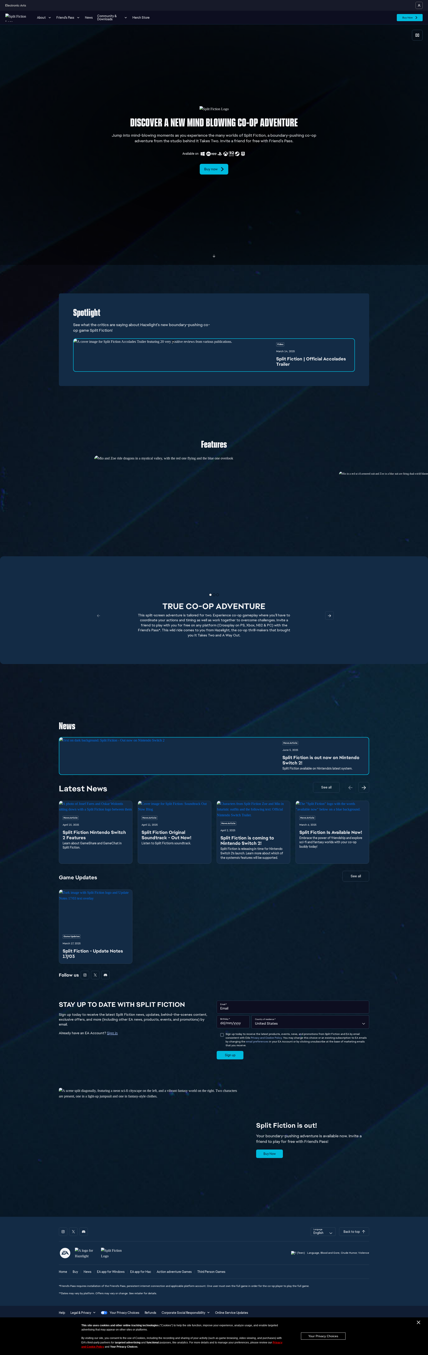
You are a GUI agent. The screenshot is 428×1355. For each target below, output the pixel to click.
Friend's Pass (65, 18)
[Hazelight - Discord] (105, 975)
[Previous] (350, 787)
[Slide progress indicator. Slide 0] (210, 594)
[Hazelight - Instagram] (85, 975)
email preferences (257, 1041)
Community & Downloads (107, 17)
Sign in (112, 1033)
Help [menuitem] (62, 1312)
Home (63, 1272)
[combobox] (310, 1022)
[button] (214, 355)
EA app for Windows (111, 1272)
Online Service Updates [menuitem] (231, 1312)
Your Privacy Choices (323, 1336)
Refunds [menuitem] (150, 1312)
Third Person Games (211, 1272)
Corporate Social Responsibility (183, 1312)
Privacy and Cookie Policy (266, 1038)
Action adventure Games (174, 1272)
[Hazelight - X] (95, 975)
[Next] (363, 787)
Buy (75, 1272)
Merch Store (141, 18)
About (41, 18)
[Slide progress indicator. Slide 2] (217, 594)
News (89, 18)
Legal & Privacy (80, 1312)
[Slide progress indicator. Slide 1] (214, 594)
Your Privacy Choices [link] (124, 1312)
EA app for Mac (140, 1272)
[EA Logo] (65, 1253)
